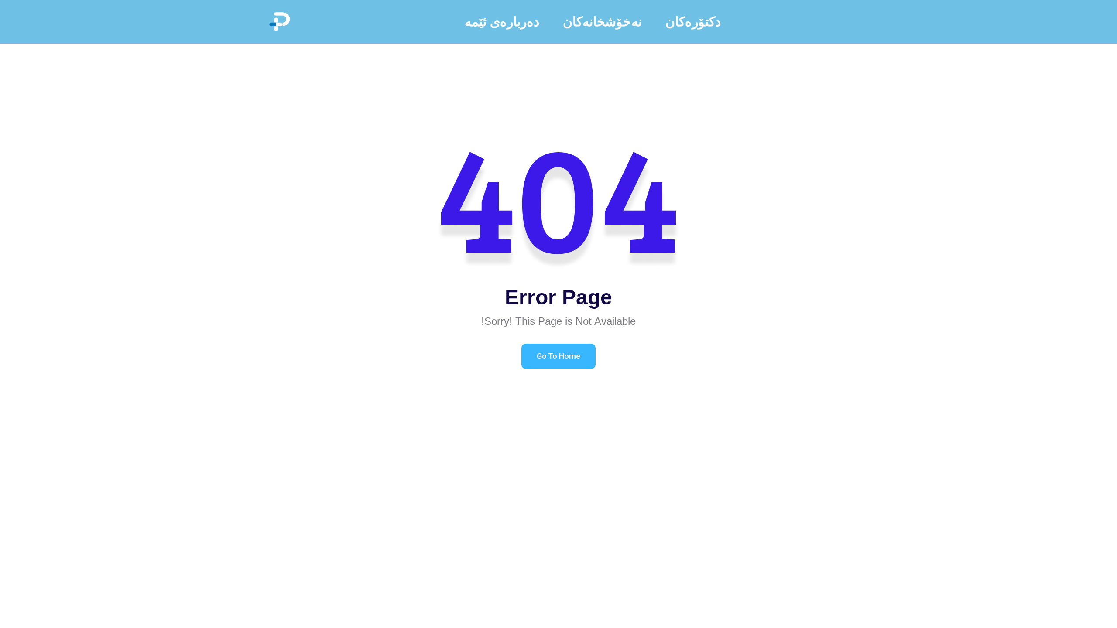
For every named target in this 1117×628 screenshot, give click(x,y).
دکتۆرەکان (693, 21)
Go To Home (558, 356)
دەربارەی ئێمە (502, 21)
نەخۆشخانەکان (602, 21)
